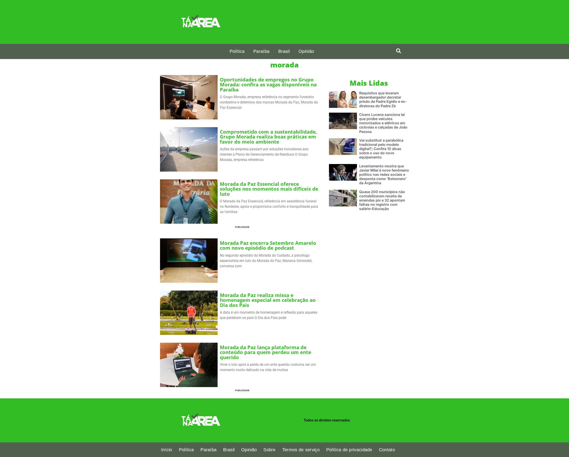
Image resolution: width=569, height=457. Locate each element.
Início (166, 449)
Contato (387, 449)
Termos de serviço (301, 449)
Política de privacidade (349, 449)
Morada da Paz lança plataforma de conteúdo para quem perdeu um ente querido (265, 352)
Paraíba (261, 51)
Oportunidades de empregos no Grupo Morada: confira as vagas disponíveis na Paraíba (268, 84)
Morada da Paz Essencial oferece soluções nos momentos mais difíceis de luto (269, 188)
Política (237, 51)
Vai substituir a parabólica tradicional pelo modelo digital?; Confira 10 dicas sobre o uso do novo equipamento (381, 149)
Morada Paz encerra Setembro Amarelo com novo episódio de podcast (268, 245)
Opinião (306, 51)
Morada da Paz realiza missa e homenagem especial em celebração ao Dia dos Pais (268, 300)
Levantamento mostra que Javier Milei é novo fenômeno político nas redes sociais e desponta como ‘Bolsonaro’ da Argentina (384, 174)
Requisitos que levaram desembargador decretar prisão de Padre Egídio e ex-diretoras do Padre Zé (383, 99)
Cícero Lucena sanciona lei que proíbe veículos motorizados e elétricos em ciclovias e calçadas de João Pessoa (383, 123)
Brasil (284, 51)
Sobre (269, 449)
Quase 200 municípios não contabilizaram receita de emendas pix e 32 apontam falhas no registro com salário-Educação (382, 200)
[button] (398, 50)
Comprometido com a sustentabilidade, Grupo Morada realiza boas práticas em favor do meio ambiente (268, 136)
